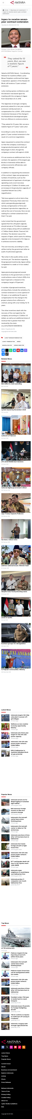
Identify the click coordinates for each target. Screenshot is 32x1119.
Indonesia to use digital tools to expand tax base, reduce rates (15, 538)
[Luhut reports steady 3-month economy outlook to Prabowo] (16, 425)
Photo (3, 1079)
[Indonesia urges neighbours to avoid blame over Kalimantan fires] (5, 873)
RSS (2, 1107)
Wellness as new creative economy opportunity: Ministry (19, 726)
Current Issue (6, 1064)
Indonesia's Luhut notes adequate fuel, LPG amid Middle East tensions (15, 461)
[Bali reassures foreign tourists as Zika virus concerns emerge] (5, 811)
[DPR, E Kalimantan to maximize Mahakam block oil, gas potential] (5, 753)
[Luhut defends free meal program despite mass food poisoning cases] (16, 581)
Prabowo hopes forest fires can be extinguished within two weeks (20, 972)
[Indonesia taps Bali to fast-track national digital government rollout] (16, 477)
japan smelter (19, 345)
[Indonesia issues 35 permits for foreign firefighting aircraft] (5, 1008)
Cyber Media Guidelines (9, 1104)
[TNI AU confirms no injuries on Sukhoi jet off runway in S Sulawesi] (5, 1017)
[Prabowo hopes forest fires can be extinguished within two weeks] (5, 973)
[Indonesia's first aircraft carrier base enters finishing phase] (5, 820)
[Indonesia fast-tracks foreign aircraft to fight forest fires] (5, 846)
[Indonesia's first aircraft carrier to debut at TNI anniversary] (5, 829)
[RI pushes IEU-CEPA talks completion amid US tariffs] (16, 607)
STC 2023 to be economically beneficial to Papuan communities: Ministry (15, 668)
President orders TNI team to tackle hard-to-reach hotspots (20, 999)
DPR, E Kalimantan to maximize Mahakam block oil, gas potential (19, 752)
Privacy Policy (5, 1094)
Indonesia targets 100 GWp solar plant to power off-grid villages (20, 717)
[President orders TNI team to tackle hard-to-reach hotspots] (5, 1000)
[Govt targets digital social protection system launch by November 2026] (16, 399)
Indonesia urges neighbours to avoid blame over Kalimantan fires (20, 872)
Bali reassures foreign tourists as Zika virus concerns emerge (18, 810)
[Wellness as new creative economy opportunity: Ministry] (5, 726)
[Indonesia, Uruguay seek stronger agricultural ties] (5, 1026)
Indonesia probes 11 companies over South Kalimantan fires (18, 881)
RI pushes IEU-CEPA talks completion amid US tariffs (14, 616)
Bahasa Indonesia (7, 1088)
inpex (19, 341)
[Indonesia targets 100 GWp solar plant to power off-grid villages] (5, 718)
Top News (5, 923)
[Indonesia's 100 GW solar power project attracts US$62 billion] (5, 744)
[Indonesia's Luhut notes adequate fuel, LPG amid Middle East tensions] (16, 451)
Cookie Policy (5, 1097)
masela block (7, 345)
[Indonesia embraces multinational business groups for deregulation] (16, 633)
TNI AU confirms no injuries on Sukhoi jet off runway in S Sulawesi (20, 1016)
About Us (4, 1100)
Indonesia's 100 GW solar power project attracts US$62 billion (19, 743)
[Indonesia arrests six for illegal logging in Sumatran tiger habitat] (5, 802)
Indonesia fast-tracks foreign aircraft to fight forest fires (19, 845)
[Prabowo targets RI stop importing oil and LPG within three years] (5, 955)
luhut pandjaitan (8, 341)
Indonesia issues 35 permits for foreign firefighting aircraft (20, 1008)
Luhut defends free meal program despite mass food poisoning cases (14, 590)
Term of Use (5, 1091)
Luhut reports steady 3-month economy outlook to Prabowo (15, 435)
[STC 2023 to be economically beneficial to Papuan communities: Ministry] (16, 658)
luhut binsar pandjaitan (13, 337)
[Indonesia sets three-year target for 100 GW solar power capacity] (5, 735)
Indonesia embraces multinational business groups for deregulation (13, 642)
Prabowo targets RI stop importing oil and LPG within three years (19, 955)
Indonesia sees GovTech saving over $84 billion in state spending (14, 383)
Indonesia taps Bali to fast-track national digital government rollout (14, 487)
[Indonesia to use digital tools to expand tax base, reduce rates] (16, 529)
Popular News (6, 794)
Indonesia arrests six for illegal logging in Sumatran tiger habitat (20, 801)
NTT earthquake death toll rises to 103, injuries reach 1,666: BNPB (20, 863)
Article (3, 1076)
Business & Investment (18, 10)
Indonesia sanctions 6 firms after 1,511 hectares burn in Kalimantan (20, 837)
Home (6, 10)
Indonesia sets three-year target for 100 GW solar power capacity (19, 734)
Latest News (6, 710)
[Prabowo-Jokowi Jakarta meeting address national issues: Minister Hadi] (16, 555)
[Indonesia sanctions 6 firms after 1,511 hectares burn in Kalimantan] (5, 837)
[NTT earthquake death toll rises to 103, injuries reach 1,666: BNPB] (5, 864)
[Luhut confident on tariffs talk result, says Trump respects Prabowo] (16, 503)
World (3, 1067)
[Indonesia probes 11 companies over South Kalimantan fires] (5, 882)
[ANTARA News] (18, 2)
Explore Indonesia (7, 1073)
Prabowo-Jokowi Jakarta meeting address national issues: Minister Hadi (15, 564)
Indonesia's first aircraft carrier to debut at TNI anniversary (19, 828)
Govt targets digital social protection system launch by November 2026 (14, 409)
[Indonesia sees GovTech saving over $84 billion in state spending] (16, 373)
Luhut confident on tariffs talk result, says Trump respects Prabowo (14, 513)
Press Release (6, 1082)
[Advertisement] (16, 691)
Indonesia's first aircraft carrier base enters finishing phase (19, 819)
